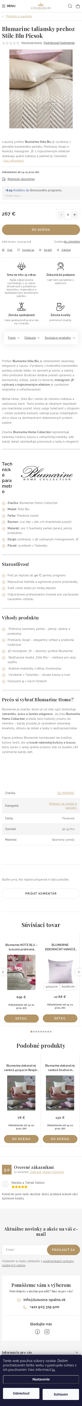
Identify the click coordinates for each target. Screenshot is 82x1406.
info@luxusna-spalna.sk (44, 1300)
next (78, 972)
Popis (12, 337)
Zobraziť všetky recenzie (47, 1172)
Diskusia (30, 337)
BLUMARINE (72, 241)
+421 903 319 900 (45, 1307)
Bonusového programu (46, 190)
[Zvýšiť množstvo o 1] (74, 214)
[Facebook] (37, 1331)
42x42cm (52, 986)
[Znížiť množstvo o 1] (61, 214)
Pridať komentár (41, 893)
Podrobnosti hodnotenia (59, 42)
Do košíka (41, 229)
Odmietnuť (21, 1393)
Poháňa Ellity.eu (13, 196)
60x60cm (68, 986)
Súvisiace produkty (58, 337)
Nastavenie (41, 1379)
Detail (21, 1018)
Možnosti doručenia (21, 179)
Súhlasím (61, 1394)
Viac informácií (13, 160)
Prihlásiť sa (63, 1249)
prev (3, 972)
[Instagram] (47, 1331)
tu (53, 1370)
